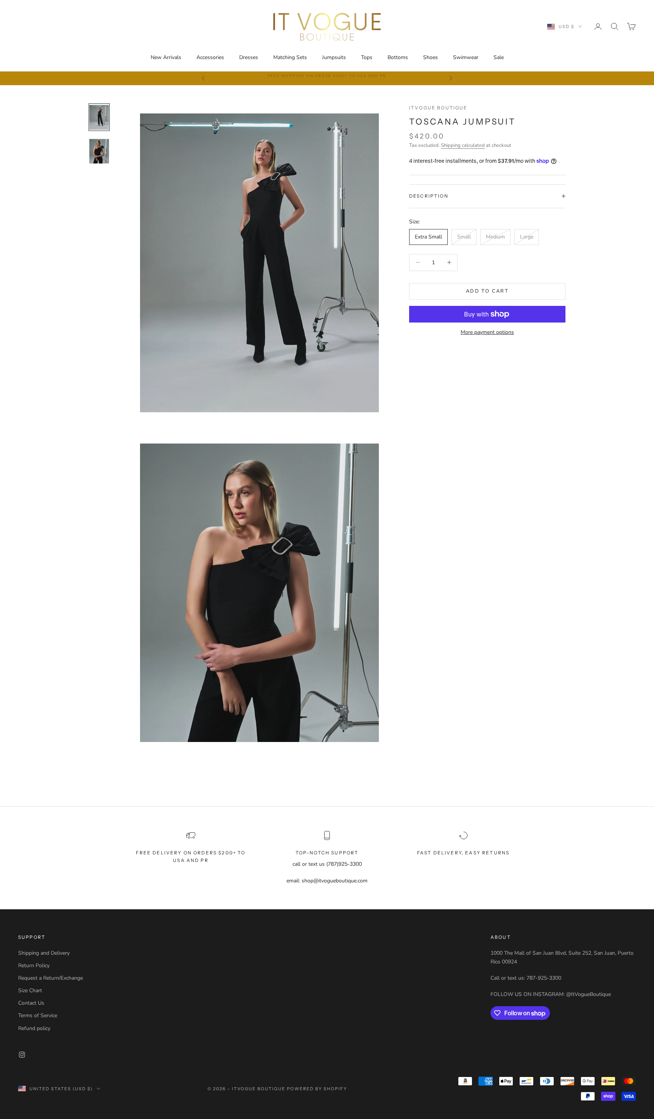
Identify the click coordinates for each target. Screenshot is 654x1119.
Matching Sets (290, 57)
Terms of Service (37, 1015)
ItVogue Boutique (438, 108)
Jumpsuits (334, 57)
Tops (366, 57)
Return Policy (34, 965)
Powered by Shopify (317, 1088)
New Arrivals (166, 57)
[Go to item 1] (99, 117)
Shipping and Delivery (44, 953)
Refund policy (34, 1028)
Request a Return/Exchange (50, 978)
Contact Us (31, 1003)
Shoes (430, 57)
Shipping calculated (463, 145)
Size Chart (30, 990)
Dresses (248, 57)
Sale (499, 57)
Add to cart (487, 291)
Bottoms (398, 57)
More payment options (487, 332)
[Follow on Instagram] (22, 1054)
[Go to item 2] (99, 151)
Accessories (210, 57)
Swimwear (465, 57)
